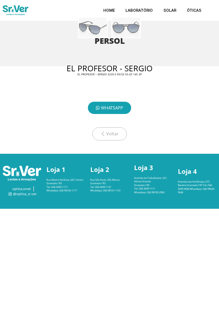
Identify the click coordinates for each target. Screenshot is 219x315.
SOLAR (169, 10)
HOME (109, 10)
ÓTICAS (194, 10)
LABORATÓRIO (139, 10)
